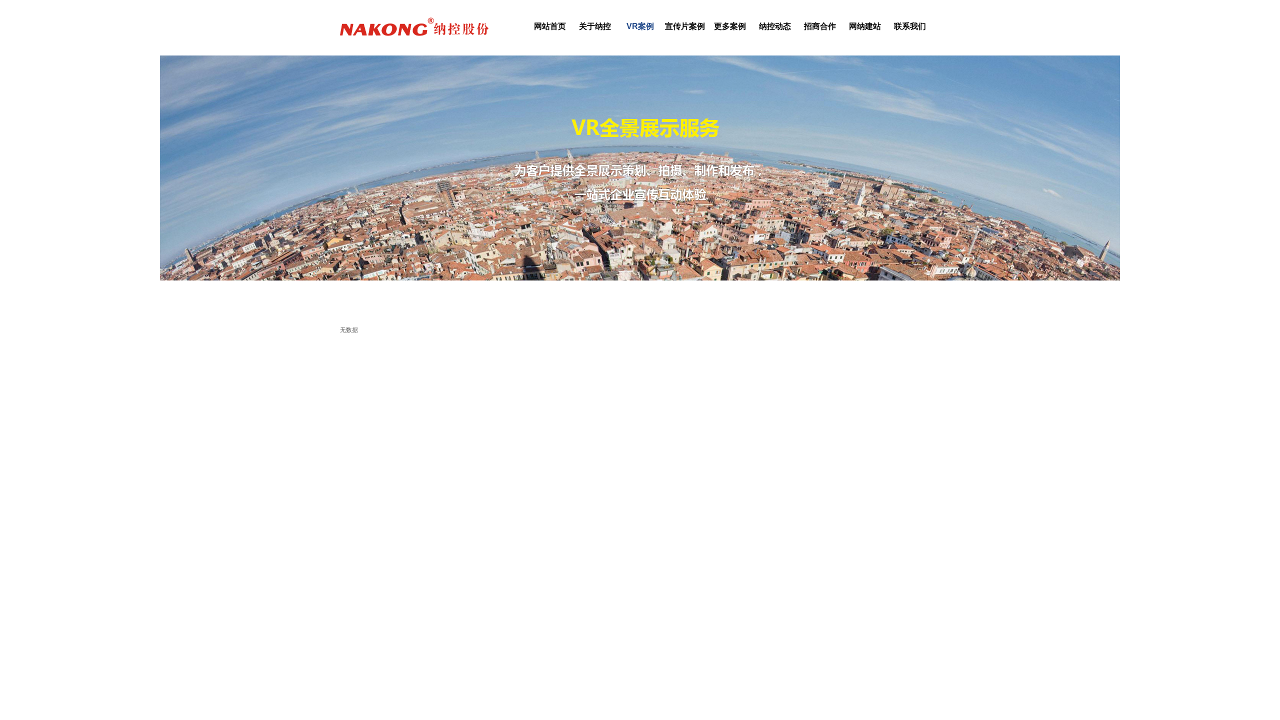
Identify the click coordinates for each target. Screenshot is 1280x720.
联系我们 (910, 26)
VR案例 (640, 26)
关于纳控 (595, 26)
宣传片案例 (685, 26)
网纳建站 (865, 26)
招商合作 (820, 26)
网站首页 (550, 26)
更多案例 (730, 26)
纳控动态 (775, 26)
